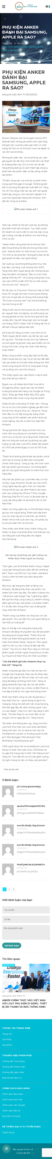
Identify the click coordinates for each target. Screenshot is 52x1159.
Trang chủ (7, 1034)
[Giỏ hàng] (47, 7)
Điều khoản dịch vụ (12, 1078)
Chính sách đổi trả (11, 1110)
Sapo (33, 1153)
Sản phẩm (7, 1045)
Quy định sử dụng (11, 1116)
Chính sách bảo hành (12, 1094)
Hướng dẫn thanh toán (13, 1066)
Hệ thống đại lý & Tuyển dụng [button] (21, 1126)
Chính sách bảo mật (12, 1099)
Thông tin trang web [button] (16, 1028)
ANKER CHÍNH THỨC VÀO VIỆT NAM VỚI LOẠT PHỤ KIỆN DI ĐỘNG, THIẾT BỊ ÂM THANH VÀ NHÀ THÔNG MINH (24, 1004)
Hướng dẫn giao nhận (13, 1072)
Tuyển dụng (8, 1132)
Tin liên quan (11, 959)
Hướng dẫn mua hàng (13, 1061)
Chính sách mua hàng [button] (16, 1088)
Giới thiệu (7, 1039)
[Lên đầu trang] (47, 1145)
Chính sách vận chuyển (13, 1105)
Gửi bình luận (11, 945)
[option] (26, 987)
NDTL (36, 1149)
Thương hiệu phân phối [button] (17, 1055)
